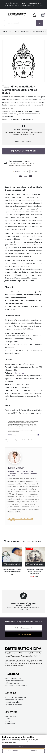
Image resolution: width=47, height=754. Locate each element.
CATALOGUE (7, 31)
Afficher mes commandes (14, 680)
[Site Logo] (17, 14)
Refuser (34, 751)
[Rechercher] (39, 23)
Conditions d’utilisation (23, 141)
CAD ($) (25, 172)
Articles (7, 718)
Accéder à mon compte (13, 678)
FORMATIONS (25, 31)
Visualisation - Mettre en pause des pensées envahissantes (34, 571)
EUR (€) (34, 172)
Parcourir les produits (12, 702)
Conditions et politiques (13, 704)
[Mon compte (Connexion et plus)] (35, 15)
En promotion (10, 723)
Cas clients (8, 721)
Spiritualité (12, 114)
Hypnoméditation (18, 119)
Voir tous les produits (27, 114)
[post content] (12, 556)
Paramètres (13, 751)
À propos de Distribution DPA (15, 697)
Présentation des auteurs (14, 700)
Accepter (23, 746)
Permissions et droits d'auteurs (16, 685)
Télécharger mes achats (13, 683)
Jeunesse (37, 111)
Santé (4, 114)
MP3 (16, 31)
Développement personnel (22, 111)
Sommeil (29, 119)
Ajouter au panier (25, 151)
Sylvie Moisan (19, 373)
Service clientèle (10, 716)
